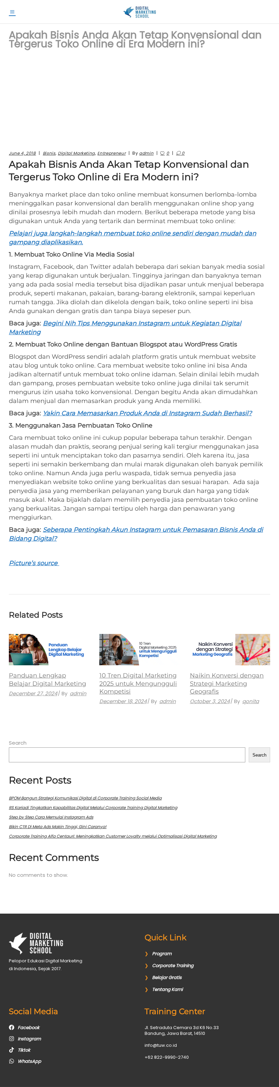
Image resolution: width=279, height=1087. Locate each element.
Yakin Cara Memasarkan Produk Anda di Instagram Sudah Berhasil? (147, 413)
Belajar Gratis (167, 977)
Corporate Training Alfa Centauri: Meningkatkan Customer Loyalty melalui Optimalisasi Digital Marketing (113, 836)
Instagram (29, 1039)
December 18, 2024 (123, 701)
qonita (250, 701)
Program (161, 953)
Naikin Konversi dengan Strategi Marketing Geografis (227, 683)
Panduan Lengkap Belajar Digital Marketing (47, 679)
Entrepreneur (111, 153)
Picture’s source (34, 563)
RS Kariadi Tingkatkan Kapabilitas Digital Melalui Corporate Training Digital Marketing (93, 807)
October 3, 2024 (210, 701)
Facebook (28, 1027)
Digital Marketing (76, 153)
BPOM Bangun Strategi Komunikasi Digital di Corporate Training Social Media (85, 798)
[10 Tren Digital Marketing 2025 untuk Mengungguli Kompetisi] (139, 649)
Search (18, 742)
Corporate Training (173, 965)
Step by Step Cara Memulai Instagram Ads (51, 817)
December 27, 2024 (33, 693)
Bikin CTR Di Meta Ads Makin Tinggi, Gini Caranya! (57, 826)
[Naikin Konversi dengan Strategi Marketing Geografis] (230, 649)
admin (146, 153)
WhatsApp (29, 1061)
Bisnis (49, 153)
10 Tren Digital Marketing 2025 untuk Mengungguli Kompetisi (138, 683)
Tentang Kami (167, 989)
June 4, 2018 (22, 153)
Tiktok (24, 1050)
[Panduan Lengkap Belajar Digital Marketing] (49, 649)
